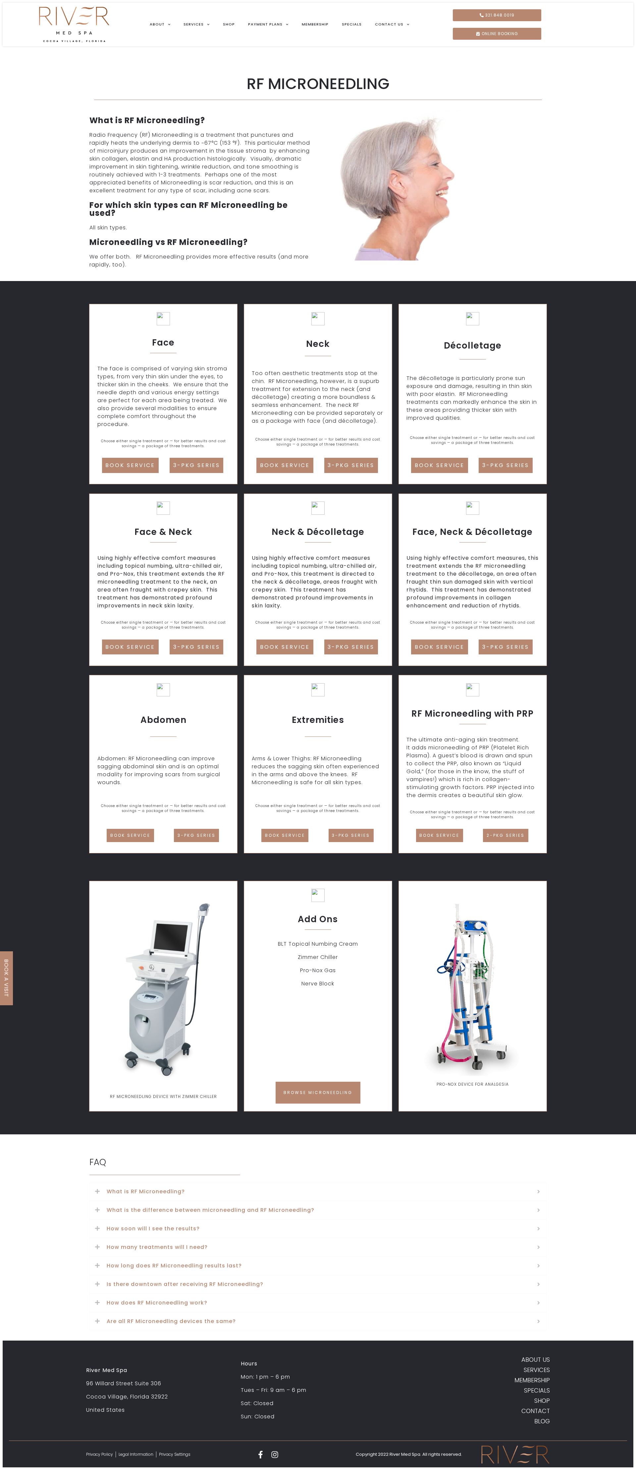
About (157, 24)
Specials (352, 24)
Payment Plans (265, 24)
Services (194, 24)
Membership (315, 24)
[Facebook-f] (260, 1454)
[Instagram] (275, 1454)
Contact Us (389, 24)
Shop (229, 24)
